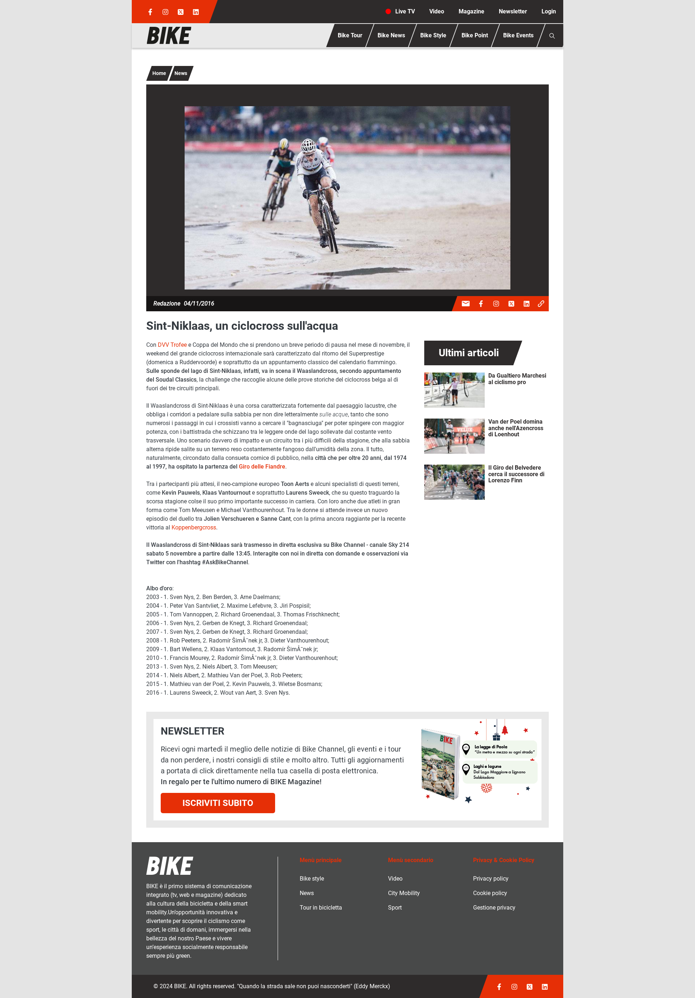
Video (436, 11)
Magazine (471, 11)
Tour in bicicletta (321, 907)
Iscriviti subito (217, 803)
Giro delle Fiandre (262, 466)
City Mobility (404, 893)
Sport (395, 907)
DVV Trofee (172, 344)
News (180, 73)
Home (159, 73)
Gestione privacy (494, 907)
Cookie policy (490, 893)
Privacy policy (491, 878)
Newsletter (513, 11)
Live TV (405, 11)
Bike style (312, 878)
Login (549, 11)
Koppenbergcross (194, 527)
